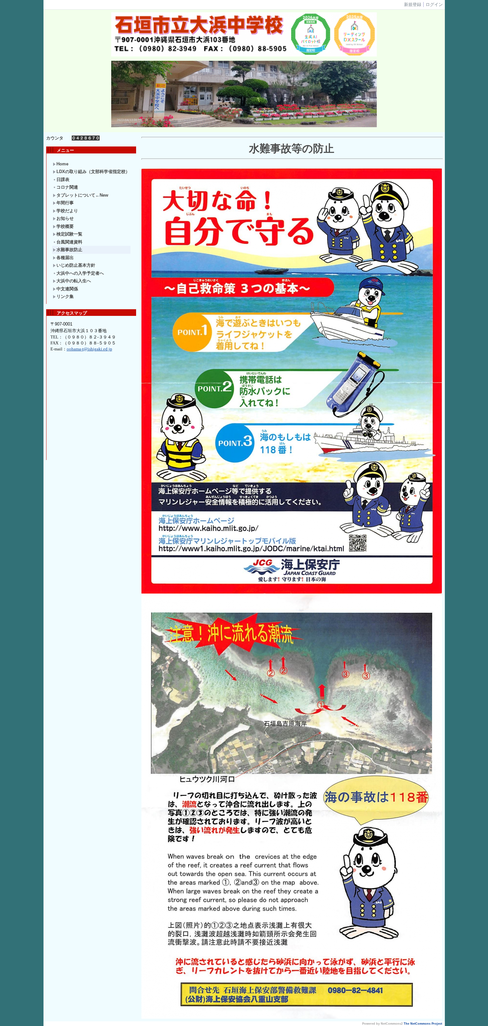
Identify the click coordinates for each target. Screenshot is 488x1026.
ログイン (434, 4)
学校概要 (65, 226)
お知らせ (65, 218)
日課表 (62, 179)
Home (62, 163)
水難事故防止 (69, 249)
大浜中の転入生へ (73, 280)
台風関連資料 (69, 241)
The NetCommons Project (423, 1023)
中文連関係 (67, 288)
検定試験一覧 (69, 234)
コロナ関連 (67, 187)
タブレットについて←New (82, 195)
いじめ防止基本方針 (75, 265)
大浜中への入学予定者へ (80, 273)
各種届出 (65, 257)
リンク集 (65, 296)
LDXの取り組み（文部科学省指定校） (93, 171)
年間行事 (65, 202)
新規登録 (412, 4)
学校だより (67, 210)
